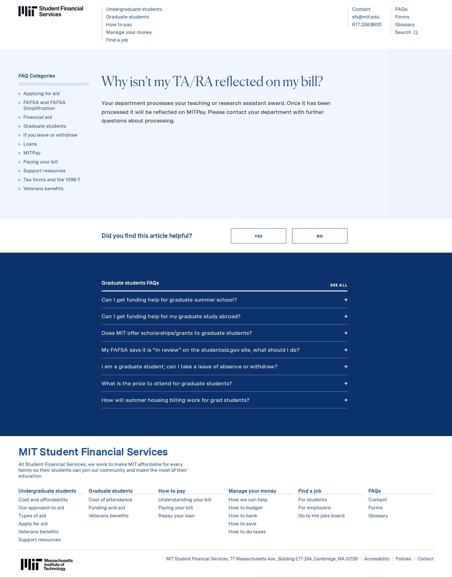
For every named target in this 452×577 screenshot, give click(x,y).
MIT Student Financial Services (93, 451)
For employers (314, 508)
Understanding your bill (184, 500)
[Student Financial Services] (50, 11)
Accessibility (376, 558)
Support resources (44, 171)
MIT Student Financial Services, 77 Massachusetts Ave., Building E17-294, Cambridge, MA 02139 (262, 558)
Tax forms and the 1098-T (52, 179)
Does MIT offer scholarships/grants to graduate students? (176, 333)
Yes (259, 236)
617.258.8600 (367, 24)
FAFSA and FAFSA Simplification (44, 105)
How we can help (248, 500)
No (320, 236)
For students (312, 500)
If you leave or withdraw (50, 135)
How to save (242, 524)
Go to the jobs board (321, 516)
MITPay (32, 153)
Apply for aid (33, 524)
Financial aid (37, 117)
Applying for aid (41, 93)
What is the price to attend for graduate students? (166, 383)
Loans (30, 144)
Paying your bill (40, 162)
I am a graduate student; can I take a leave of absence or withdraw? (189, 366)
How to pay (171, 491)
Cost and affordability (43, 500)
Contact (361, 9)
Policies (403, 558)
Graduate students (44, 126)
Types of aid (32, 516)
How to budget (245, 508)
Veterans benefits (43, 188)
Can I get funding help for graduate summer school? (169, 299)
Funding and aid (107, 508)
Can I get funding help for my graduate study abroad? (171, 316)
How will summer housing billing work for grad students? (175, 400)
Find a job (309, 491)
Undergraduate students (47, 491)
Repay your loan (176, 516)
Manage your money (252, 491)
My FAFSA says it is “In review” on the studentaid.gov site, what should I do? (201, 350)
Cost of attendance (110, 500)
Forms (402, 17)
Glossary (405, 24)
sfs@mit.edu (365, 17)
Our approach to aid (41, 508)
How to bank (242, 516)
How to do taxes (247, 532)
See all (338, 285)
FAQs (401, 9)
